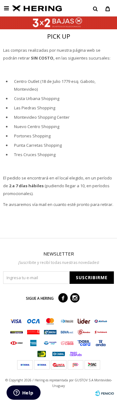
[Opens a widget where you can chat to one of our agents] (23, 393)
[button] (95, 8)
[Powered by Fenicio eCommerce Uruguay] (104, 393)
